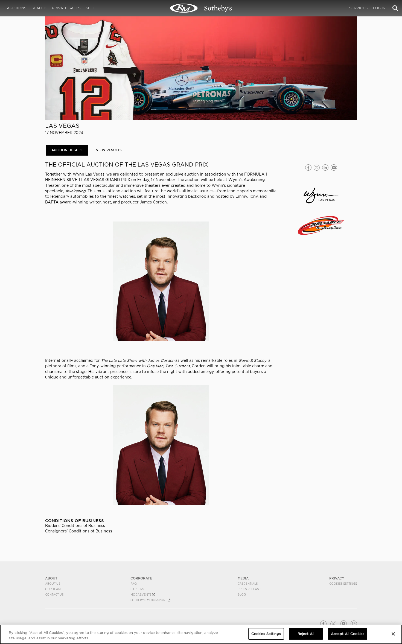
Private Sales (66, 8)
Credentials (248, 583)
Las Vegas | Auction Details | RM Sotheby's (201, 8)
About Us (52, 583)
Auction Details (67, 150)
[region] (201, 634)
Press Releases (250, 589)
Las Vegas (62, 125)
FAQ (133, 583)
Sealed (39, 8)
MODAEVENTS (141, 594)
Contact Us (54, 594)
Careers (137, 589)
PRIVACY (336, 578)
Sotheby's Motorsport (149, 600)
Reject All (306, 634)
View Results (109, 150)
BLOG (242, 594)
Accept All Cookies (347, 634)
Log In (379, 8)
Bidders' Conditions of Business (75, 525)
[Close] (393, 634)
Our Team (53, 589)
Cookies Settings (343, 583)
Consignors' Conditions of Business (78, 531)
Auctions (16, 8)
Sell (90, 8)
